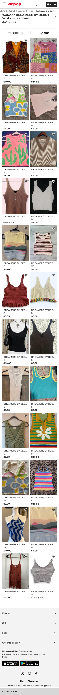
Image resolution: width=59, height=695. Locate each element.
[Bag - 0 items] (41, 4)
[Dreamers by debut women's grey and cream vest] (15, 383)
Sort (46, 33)
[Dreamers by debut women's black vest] (15, 336)
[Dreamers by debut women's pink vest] (43, 102)
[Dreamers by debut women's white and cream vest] (43, 196)
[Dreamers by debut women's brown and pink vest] (15, 196)
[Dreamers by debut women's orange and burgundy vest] (15, 571)
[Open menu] (4, 4)
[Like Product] (26, 41)
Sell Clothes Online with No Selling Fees (29, 685)
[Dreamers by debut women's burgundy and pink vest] (15, 290)
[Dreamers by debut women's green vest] (15, 430)
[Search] (35, 4)
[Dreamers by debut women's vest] (43, 571)
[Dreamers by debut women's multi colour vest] (15, 55)
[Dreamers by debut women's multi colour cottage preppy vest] (43, 430)
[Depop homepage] (14, 4)
